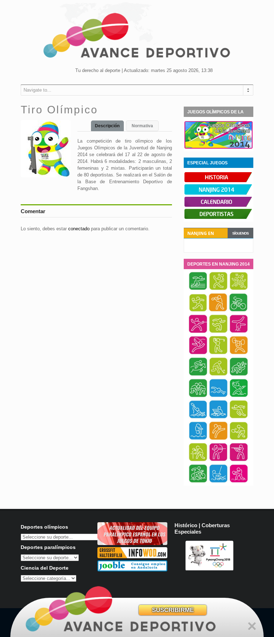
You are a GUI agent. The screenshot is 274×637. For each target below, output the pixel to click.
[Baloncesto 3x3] (238, 289)
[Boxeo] (218, 310)
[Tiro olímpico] (238, 460)
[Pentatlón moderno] (238, 396)
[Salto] (198, 438)
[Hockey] (218, 374)
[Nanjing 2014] (218, 193)
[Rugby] (238, 417)
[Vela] (218, 481)
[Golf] (218, 353)
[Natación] (218, 396)
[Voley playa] (238, 481)
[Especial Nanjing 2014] (218, 147)
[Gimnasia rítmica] (198, 353)
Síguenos (240, 233)
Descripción (107, 125)
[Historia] (218, 180)
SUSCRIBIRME (173, 610)
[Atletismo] (198, 289)
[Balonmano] (198, 310)
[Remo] (218, 417)
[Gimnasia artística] (238, 331)
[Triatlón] (198, 481)
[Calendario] (218, 205)
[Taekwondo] (218, 438)
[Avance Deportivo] (137, 37)
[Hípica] (198, 374)
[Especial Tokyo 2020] (132, 543)
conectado (79, 228)
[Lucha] (198, 396)
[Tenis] (238, 438)
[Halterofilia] (238, 353)
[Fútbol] (218, 331)
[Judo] (238, 374)
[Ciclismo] (238, 310)
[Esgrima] (198, 331)
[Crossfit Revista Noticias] (132, 556)
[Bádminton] (218, 289)
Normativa (142, 125)
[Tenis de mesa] (198, 460)
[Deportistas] (218, 217)
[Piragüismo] (198, 417)
